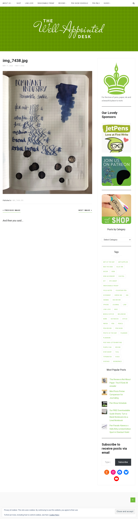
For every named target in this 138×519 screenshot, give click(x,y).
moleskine (122, 314)
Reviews (61, 3)
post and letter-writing (112, 342)
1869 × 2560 (19, 66)
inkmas (106, 300)
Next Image (85, 210)
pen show (119, 328)
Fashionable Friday (46, 3)
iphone (106, 304)
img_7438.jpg (17, 200)
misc (116, 309)
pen (112, 323)
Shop (19, 3)
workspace (117, 361)
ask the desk (108, 267)
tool (117, 352)
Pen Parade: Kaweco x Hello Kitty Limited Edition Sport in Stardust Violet (120, 428)
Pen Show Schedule (79, 3)
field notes (107, 290)
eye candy (113, 281)
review (117, 347)
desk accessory (109, 276)
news (105, 319)
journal (116, 304)
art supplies (123, 262)
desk (113, 271)
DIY (104, 281)
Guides (106, 3)
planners (107, 338)
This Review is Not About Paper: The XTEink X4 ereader (120, 382)
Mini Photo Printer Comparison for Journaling (117, 394)
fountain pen (121, 290)
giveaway (107, 295)
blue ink (120, 267)
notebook (115, 319)
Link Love (29, 3)
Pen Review (107, 328)
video (117, 356)
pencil (120, 323)
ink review (117, 300)
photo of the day (110, 333)
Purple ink (107, 347)
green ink (118, 295)
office (124, 319)
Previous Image (12, 210)
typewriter (107, 356)
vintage (106, 361)
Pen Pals (96, 3)
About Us (7, 3)
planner (124, 333)
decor (105, 271)
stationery (107, 352)
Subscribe (123, 462)
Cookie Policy (54, 515)
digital (121, 276)
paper (105, 323)
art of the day (109, 262)
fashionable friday (110, 285)
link (124, 304)
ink (127, 295)
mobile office (108, 314)
